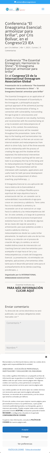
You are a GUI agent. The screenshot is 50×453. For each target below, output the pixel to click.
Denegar (25, 436)
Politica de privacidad (33, 449)
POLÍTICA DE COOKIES (16, 449)
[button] (46, 357)
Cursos (35, 47)
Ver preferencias (25, 443)
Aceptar (25, 429)
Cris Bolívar (13, 47)
